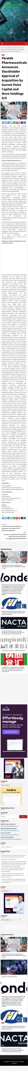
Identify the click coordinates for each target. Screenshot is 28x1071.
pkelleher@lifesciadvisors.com (13, 498)
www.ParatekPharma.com (9, 236)
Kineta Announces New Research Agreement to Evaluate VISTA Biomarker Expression (12, 527)
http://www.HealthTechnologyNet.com (11, 839)
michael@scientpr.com (11, 510)
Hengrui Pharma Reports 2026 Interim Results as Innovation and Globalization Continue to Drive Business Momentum (13, 613)
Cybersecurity (6, 973)
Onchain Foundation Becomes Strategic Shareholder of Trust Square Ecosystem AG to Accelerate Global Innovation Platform (13, 632)
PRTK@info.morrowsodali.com (13, 487)
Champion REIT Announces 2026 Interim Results (13, 650)
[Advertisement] (14, 23)
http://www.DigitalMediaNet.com (10, 830)
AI (2, 973)
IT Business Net (14, 5)
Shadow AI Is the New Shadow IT (9, 859)
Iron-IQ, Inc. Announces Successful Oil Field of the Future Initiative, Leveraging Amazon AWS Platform (15, 535)
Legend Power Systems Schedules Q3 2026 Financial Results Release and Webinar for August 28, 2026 (14, 567)
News (3, 54)
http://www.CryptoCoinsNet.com (10, 834)
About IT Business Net (6, 846)
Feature (11, 973)
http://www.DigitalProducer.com (9, 826)
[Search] (26, 43)
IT (14, 973)
